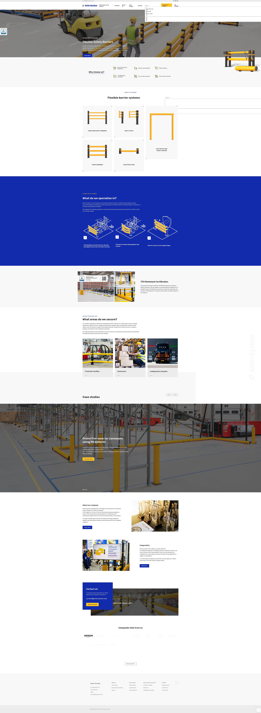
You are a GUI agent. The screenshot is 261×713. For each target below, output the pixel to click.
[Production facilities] (98, 353)
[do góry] (177, 683)
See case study (88, 461)
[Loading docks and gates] (162, 353)
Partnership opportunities (117, 687)
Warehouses (146, 687)
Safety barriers (132, 685)
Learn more (87, 55)
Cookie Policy (165, 687)
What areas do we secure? (104, 5)
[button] (169, 394)
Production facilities (147, 685)
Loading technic (132, 687)
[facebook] (91, 698)
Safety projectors (133, 690)
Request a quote (165, 5)
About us (123, 5)
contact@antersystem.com (88, 0)
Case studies (131, 5)
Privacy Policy (165, 690)
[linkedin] (93, 698)
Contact (140, 5)
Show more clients (130, 663)
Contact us (144, 565)
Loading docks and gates (148, 690)
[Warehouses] (130, 353)
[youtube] (95, 698)
